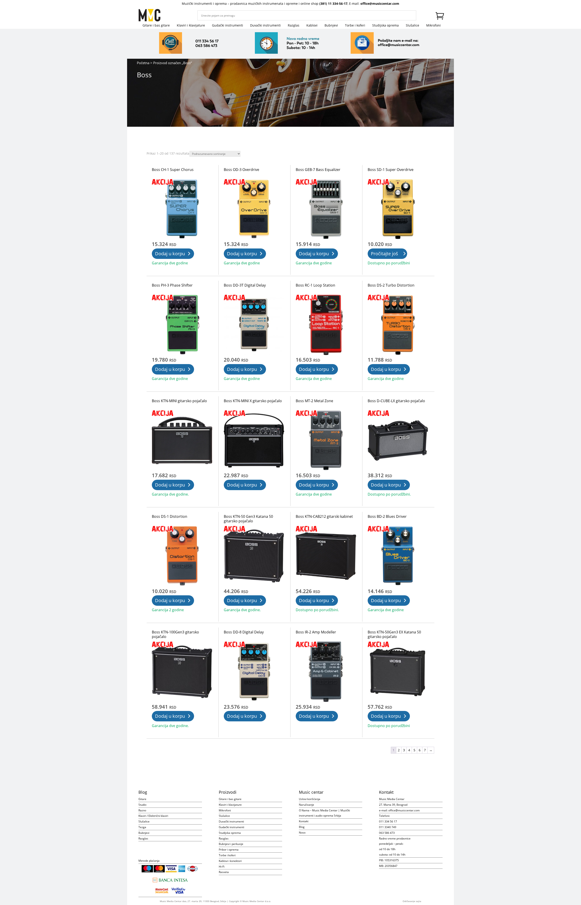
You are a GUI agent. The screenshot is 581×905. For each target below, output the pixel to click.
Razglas (293, 25)
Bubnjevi (331, 25)
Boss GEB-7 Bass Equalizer (318, 169)
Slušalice (412, 25)
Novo (302, 832)
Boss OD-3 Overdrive (241, 169)
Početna (143, 63)
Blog (302, 827)
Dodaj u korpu (170, 254)
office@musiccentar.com (379, 3)
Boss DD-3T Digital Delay (245, 285)
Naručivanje (306, 805)
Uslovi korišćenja (309, 799)
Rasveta (224, 872)
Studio (142, 805)
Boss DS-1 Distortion (169, 516)
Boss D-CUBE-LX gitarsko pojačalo (396, 400)
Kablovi (312, 25)
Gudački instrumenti (227, 25)
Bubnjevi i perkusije (231, 844)
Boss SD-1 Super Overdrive (391, 169)
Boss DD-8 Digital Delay (244, 632)
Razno (142, 810)
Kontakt (303, 821)
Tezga (142, 827)
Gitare (142, 799)
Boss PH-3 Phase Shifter (172, 285)
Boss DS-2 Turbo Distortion (391, 285)
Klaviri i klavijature (191, 25)
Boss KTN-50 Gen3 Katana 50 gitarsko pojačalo (248, 518)
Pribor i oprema (229, 849)
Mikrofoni (433, 25)
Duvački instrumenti (265, 25)
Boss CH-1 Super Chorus (173, 169)
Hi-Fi (221, 867)
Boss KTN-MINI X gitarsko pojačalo (253, 400)
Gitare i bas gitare (156, 25)
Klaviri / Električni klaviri (153, 816)
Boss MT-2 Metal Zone (314, 400)
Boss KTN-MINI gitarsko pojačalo (179, 400)
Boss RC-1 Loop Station (315, 285)
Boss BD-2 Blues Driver (387, 516)
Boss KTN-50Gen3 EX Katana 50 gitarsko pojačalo (394, 634)
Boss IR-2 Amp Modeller (316, 632)
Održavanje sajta (412, 901)
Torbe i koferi (355, 25)
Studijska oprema (385, 25)
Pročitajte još (384, 254)
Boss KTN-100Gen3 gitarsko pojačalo (175, 634)
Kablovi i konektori (230, 861)
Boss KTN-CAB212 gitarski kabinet (324, 516)
